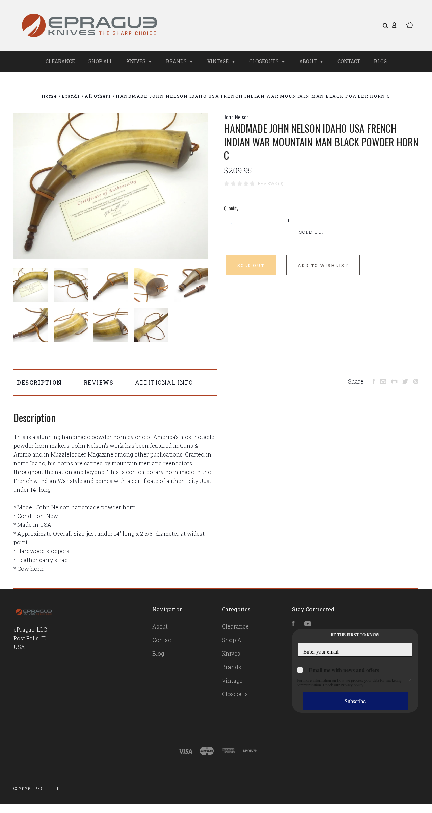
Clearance (60, 61)
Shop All (100, 61)
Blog (380, 61)
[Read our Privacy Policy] (410, 680)
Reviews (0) (271, 183)
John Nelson (236, 117)
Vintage (218, 61)
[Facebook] (293, 623)
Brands (177, 61)
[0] (409, 24)
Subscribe (355, 701)
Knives (136, 61)
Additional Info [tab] (164, 382)
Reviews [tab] (99, 382)
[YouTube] (307, 623)
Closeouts (264, 61)
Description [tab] (39, 382)
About (308, 61)
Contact (349, 61)
